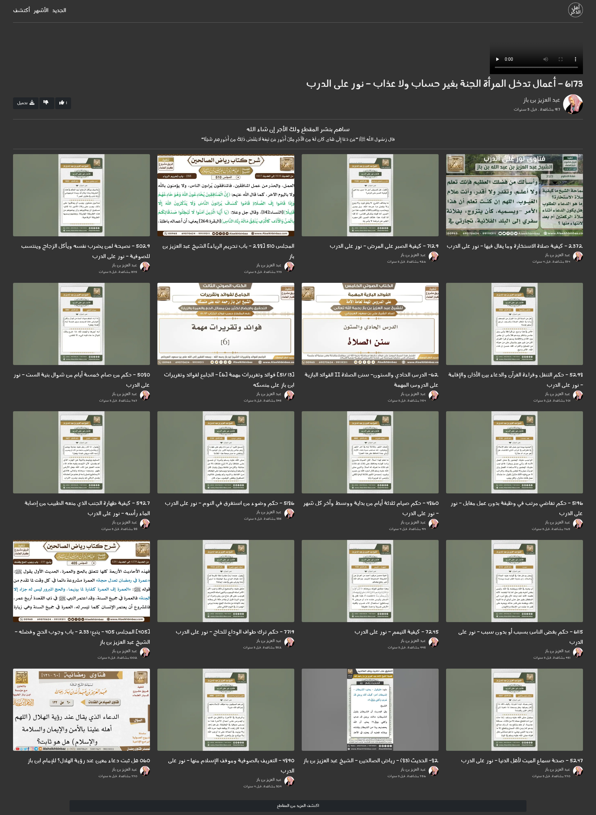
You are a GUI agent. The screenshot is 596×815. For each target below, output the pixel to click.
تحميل (23, 103)
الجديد (59, 11)
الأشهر (41, 11)
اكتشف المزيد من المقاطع (298, 806)
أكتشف (21, 11)
